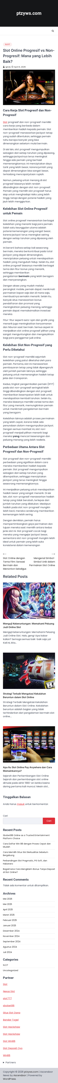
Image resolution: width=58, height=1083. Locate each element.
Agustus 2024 (10, 946)
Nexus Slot (9, 991)
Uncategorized (10, 970)
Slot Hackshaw (11, 1027)
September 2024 (12, 941)
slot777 (7, 998)
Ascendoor (19, 1075)
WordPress (9, 1079)
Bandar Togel (11, 1020)
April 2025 (8, 909)
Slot (5, 122)
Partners (11, 1062)
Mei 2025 (7, 904)
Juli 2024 (7, 952)
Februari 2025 (10, 920)
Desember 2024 (11, 930)
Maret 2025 (9, 914)
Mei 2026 (7, 898)
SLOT (7, 44)
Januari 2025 (9, 925)
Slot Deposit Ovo (12, 1048)
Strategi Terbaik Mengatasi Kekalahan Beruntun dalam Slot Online (24, 695)
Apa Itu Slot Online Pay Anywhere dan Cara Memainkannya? (27, 769)
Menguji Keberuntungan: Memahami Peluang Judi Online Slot (28, 625)
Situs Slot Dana (11, 1012)
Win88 (6, 1055)
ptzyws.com (29, 13)
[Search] (53, 31)
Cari (5, 816)
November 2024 (11, 936)
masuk (21, 804)
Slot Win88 (9, 1041)
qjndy (8, 67)
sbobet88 (8, 1005)
